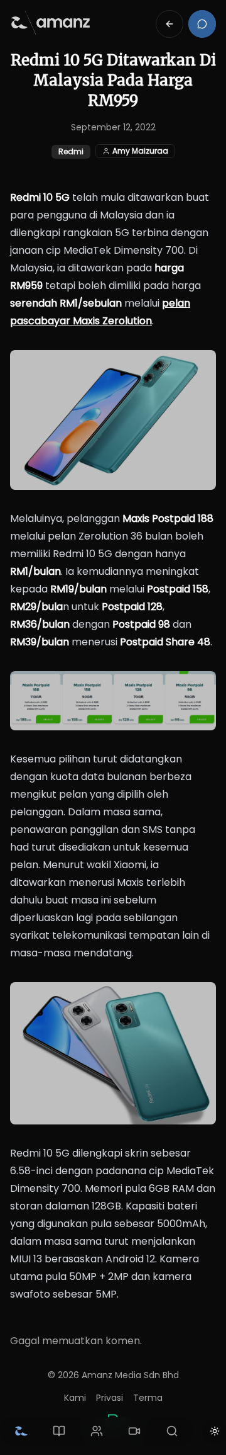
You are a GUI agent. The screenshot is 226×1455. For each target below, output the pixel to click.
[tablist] (96, 1431)
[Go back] (169, 24)
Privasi (109, 1397)
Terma (148, 1397)
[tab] (21, 1431)
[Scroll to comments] (202, 24)
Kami (75, 1397)
